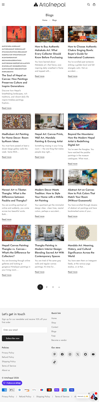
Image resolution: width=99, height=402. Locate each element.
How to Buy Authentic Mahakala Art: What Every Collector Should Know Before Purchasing (49, 52)
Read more (6, 108)
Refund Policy (8, 357)
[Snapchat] (85, 354)
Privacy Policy (8, 352)
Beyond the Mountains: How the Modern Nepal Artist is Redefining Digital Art (81, 139)
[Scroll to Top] (94, 388)
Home (44, 20)
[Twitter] (78, 354)
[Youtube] (93, 354)
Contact (54, 327)
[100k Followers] (70, 354)
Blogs (53, 331)
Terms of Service (9, 365)
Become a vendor (59, 340)
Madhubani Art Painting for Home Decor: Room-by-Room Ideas (15, 137)
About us (6, 370)
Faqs (53, 335)
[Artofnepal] (49, 4)
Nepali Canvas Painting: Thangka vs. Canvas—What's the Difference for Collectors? (16, 251)
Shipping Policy (9, 361)
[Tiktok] (54, 362)
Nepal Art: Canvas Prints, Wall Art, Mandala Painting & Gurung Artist (49, 137)
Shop (53, 322)
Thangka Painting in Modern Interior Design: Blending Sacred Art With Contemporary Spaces (49, 251)
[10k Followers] (62, 354)
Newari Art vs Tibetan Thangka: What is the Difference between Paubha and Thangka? (14, 195)
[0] (94, 4)
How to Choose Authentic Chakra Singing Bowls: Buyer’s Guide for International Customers (82, 52)
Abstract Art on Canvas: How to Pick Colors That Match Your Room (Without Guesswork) (81, 195)
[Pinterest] (54, 354)
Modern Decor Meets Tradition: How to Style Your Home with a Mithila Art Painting (49, 195)
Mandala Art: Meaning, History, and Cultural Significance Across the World (81, 251)
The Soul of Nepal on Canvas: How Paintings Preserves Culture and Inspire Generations (15, 81)
